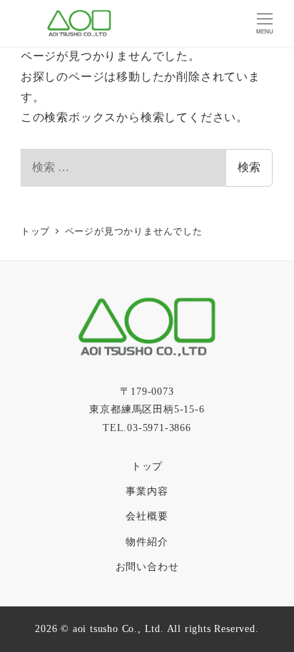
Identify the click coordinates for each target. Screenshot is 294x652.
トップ (147, 466)
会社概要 (147, 516)
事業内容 (147, 491)
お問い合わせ (147, 566)
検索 (249, 167)
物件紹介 (147, 541)
